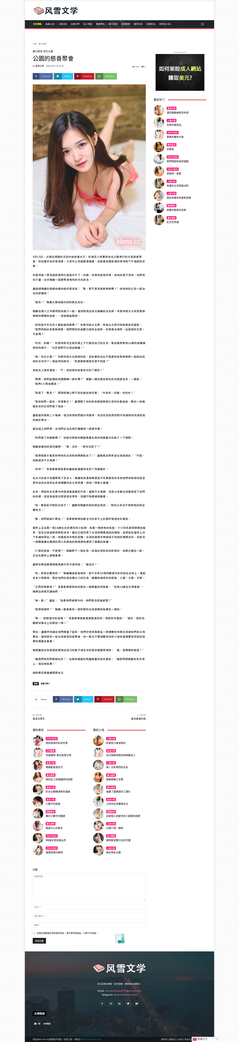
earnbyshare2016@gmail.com (123, 990)
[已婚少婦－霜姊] (98, 826)
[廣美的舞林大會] (159, 134)
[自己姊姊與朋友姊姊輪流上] (98, 753)
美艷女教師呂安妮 (176, 210)
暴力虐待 (42, 43)
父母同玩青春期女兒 (117, 803)
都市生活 (171, 144)
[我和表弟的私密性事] (38, 740)
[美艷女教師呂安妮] (159, 208)
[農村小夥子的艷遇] (38, 813)
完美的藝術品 (174, 124)
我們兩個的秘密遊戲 (178, 161)
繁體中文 (202, 1039)
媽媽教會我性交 (54, 767)
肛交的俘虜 (173, 222)
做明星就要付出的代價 (118, 840)
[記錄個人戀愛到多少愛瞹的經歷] (98, 813)
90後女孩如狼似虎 (56, 840)
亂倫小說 (50, 762)
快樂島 (170, 149)
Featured (52, 738)
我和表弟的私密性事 (57, 743)
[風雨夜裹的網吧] (38, 850)
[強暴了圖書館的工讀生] (98, 789)
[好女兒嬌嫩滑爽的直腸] (38, 789)
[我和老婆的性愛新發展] (159, 195)
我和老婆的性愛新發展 (179, 197)
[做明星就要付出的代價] (98, 838)
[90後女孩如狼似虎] (38, 838)
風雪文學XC (45, 683)
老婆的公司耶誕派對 (178, 185)
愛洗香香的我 (138, 718)
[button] (202, 24)
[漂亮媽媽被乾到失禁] (159, 110)
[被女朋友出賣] (98, 850)
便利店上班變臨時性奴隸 (59, 779)
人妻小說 (111, 738)
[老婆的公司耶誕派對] (159, 183)
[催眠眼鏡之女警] (98, 777)
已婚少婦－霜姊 (114, 828)
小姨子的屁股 (53, 803)
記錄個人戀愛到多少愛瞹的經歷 (123, 816)
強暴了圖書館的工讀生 (118, 791)
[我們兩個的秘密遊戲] (159, 159)
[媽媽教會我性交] (38, 765)
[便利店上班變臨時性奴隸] (38, 777)
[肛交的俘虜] (159, 220)
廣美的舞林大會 (175, 136)
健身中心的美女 (54, 828)
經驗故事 (50, 811)
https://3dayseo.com (91, 1039)
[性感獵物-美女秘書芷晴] (38, 753)
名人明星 (111, 835)
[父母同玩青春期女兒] (98, 801)
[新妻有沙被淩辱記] (98, 740)
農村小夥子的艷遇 (55, 816)
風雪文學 (40, 66)
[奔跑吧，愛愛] (159, 171)
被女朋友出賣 (113, 852)
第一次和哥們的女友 (117, 767)
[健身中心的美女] (38, 826)
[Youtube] (137, 1003)
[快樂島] (159, 147)
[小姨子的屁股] (38, 801)
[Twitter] (128, 1003)
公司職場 (50, 750)
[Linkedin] (119, 1003)
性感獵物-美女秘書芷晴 (58, 755)
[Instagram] (111, 1003)
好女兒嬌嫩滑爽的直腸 (58, 791)
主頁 (35, 43)
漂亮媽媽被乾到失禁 (178, 112)
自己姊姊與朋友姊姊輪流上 (120, 755)
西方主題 (48, 51)
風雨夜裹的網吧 (54, 852)
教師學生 (171, 205)
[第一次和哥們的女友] (98, 765)
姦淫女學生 (39, 718)
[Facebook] (102, 1003)
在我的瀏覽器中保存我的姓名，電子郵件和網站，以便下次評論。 (67, 933)
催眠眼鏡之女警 (114, 779)
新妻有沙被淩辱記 (116, 743)
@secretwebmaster (126, 994)
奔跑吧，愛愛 (174, 173)
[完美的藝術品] (159, 122)
